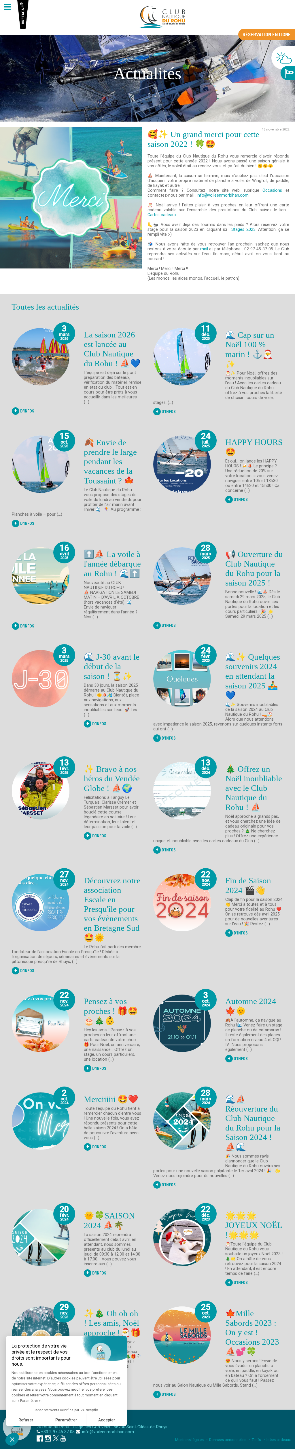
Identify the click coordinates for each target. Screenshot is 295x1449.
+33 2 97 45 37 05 (58, 1431)
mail (204, 249)
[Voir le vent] (288, 73)
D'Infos (24, 411)
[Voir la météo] (283, 58)
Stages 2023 (243, 229)
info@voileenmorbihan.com (223, 195)
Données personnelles (227, 1440)
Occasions (272, 190)
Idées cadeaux (278, 1440)
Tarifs (256, 1440)
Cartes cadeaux (162, 214)
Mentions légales (189, 1440)
